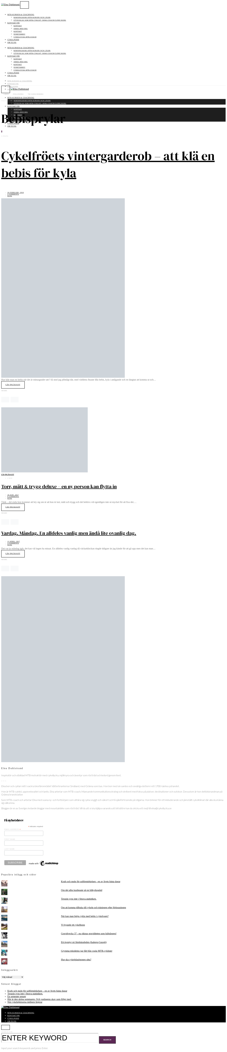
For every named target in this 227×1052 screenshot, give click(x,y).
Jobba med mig (21, 28)
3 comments (13, 543)
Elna (9, 196)
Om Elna (11, 42)
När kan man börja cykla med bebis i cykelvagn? (85, 916)
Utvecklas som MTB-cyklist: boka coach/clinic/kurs (40, 20)
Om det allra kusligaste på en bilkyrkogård (81, 890)
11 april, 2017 (13, 541)
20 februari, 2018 (15, 192)
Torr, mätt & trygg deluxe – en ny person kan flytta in (59, 486)
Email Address (12, 829)
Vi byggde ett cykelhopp (73, 925)
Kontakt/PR (13, 23)
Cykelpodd (13, 40)
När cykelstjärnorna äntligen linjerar (24, 1002)
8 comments (13, 496)
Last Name (9, 849)
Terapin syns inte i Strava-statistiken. (79, 899)
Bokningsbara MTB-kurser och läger (32, 17)
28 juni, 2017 (13, 495)
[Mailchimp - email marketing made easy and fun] (44, 865)
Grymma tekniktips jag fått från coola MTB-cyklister (86, 951)
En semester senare (16, 996)
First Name (9, 839)
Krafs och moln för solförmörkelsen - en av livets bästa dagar (90, 881)
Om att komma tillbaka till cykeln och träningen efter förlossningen (93, 907)
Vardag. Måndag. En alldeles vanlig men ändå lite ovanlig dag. (68, 533)
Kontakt (18, 26)
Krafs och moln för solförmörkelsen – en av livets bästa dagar (37, 991)
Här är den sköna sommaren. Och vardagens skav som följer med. (39, 999)
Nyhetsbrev (19, 34)
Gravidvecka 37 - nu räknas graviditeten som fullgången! (88, 933)
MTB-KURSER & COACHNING (20, 14)
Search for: (7, 1032)
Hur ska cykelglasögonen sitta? (76, 959)
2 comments (13, 194)
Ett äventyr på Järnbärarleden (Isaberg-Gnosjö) (84, 942)
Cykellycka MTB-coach (25, 37)
